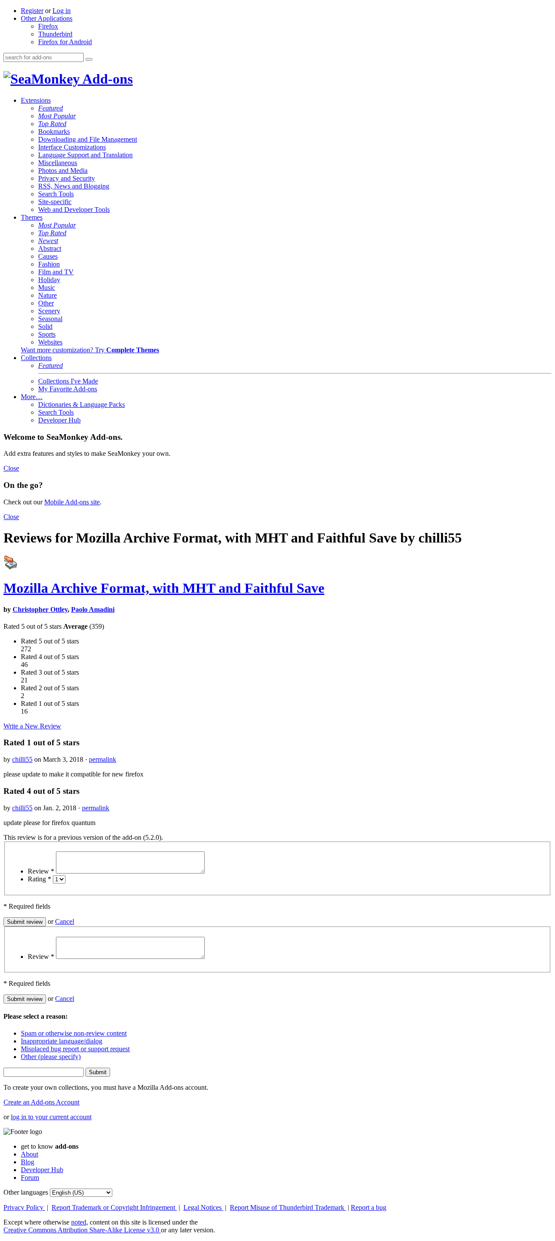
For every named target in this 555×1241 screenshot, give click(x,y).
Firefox (48, 26)
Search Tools (56, 194)
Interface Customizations (72, 147)
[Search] (88, 59)
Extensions (36, 100)
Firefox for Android (65, 41)
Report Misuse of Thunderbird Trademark (288, 1207)
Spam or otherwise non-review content (74, 1033)
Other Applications (46, 18)
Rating (39, 879)
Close (11, 468)
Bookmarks (54, 131)
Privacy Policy (24, 1207)
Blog (27, 1162)
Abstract (49, 248)
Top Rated (52, 123)
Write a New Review (32, 726)
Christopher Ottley (40, 609)
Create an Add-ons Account (41, 1102)
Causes (48, 256)
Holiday (49, 279)
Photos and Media (63, 170)
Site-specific (55, 201)
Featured (50, 108)
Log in (61, 10)
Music (46, 287)
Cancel (64, 921)
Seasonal (50, 318)
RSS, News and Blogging (73, 186)
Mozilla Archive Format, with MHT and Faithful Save (163, 588)
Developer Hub (59, 420)
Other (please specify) (51, 1056)
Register (32, 10)
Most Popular (57, 116)
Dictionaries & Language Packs (81, 404)
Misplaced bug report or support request (75, 1049)
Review (41, 871)
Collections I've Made (68, 381)
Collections (36, 357)
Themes (31, 217)
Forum (30, 1177)
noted (78, 1222)
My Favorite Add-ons (67, 389)
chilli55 (22, 759)
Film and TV (56, 272)
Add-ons (106, 79)
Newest (48, 240)
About (29, 1154)
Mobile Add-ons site (72, 502)
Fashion (49, 264)
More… (31, 396)
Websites (50, 342)
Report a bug (368, 1207)
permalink (102, 759)
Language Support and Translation (85, 155)
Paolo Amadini (92, 609)
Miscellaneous (57, 162)
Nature (47, 295)
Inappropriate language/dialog (61, 1041)
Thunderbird (55, 34)
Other (46, 303)
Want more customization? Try (90, 350)
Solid (45, 326)
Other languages (25, 1192)
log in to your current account (51, 1117)
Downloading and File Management (87, 139)
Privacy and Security (66, 178)
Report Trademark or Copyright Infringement (114, 1207)
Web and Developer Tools (74, 209)
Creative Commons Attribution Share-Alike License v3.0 (82, 1230)
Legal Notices (203, 1207)
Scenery (49, 311)
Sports (47, 334)
